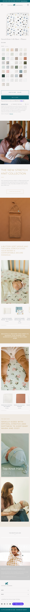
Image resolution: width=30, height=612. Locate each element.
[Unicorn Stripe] (21, 80)
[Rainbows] (25, 76)
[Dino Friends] (8, 63)
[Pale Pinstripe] (3, 50)
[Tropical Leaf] (3, 58)
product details (17, 104)
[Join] (27, 576)
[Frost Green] (3, 67)
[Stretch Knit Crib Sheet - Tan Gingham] (7, 397)
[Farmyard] (21, 63)
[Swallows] (12, 76)
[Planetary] (25, 67)
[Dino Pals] (7, 84)
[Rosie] (12, 50)
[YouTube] (10, 604)
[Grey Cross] (12, 63)
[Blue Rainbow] (16, 76)
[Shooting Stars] (8, 58)
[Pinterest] (4, 604)
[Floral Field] (21, 67)
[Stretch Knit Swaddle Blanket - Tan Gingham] (7, 310)
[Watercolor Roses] (3, 84)
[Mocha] (21, 76)
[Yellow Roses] (8, 50)
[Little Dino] (3, 54)
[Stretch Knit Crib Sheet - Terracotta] (19, 397)
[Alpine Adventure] (21, 54)
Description (4, 104)
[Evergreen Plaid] (3, 76)
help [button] (2, 594)
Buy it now (15, 97)
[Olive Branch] (21, 50)
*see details (24, 1)
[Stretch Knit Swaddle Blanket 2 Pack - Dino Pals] (19, 310)
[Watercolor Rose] (16, 71)
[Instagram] (7, 604)
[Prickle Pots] (8, 67)
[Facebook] (1, 604)
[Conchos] (25, 50)
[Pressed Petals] (12, 67)
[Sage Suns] (16, 67)
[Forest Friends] (3, 63)
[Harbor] (21, 71)
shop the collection (15, 191)
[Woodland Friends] (25, 54)
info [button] (2, 590)
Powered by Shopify (21, 609)
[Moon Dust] (16, 50)
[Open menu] (3, 4)
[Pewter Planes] (8, 54)
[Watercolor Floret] (25, 71)
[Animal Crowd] (16, 80)
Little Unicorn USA (7, 609)
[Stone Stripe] (3, 80)
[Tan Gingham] (21, 58)
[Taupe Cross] (16, 58)
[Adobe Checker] (3, 71)
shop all (11, 297)
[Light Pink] (8, 71)
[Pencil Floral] (8, 76)
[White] (12, 71)
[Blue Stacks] (12, 58)
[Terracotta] (25, 58)
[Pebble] (16, 63)
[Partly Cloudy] (16, 54)
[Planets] (12, 80)
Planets (11, 113)
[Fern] (25, 63)
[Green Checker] (12, 54)
